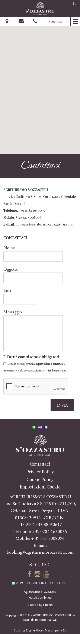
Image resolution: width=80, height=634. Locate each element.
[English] (40, 426)
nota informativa (26, 364)
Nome (9, 247)
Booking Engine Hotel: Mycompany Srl (39, 630)
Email (8, 290)
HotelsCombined (40, 597)
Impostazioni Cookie (40, 486)
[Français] (46, 426)
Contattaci (40, 464)
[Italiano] (34, 426)
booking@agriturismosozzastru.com (44, 224)
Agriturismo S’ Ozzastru (40, 592)
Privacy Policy (40, 471)
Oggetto (10, 269)
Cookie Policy (40, 479)
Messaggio (12, 312)
